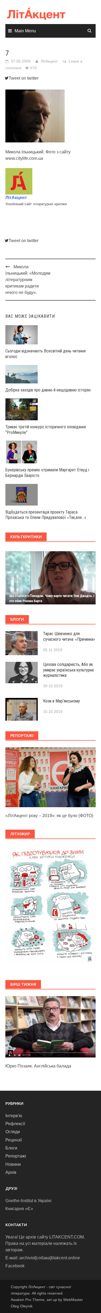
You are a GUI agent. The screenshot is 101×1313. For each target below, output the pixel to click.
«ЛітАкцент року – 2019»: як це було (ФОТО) (49, 815)
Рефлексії (15, 1123)
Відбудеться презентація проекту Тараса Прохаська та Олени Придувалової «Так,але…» (45, 515)
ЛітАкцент (49, 61)
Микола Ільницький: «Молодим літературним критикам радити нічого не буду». (27, 280)
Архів (10, 1172)
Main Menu (25, 31)
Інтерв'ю (13, 1115)
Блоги (11, 1148)
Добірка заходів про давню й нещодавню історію (48, 390)
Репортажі (15, 1156)
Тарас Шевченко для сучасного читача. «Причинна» (69, 636)
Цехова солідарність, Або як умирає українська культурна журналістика (68, 670)
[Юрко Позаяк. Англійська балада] (50, 1026)
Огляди (12, 1131)
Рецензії (13, 1140)
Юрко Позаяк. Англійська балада (38, 1066)
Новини (13, 1164)
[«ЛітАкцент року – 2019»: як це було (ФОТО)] (50, 777)
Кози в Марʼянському (61, 701)
